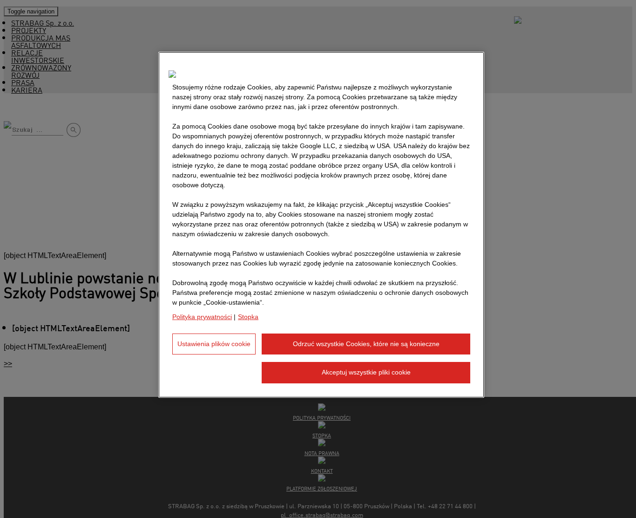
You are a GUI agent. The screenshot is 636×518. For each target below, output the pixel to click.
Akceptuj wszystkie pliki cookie (366, 372)
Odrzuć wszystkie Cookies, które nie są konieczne (366, 344)
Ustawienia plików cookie (213, 344)
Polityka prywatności (202, 316)
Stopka (248, 316)
